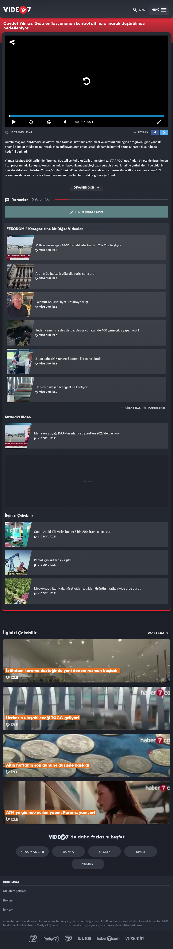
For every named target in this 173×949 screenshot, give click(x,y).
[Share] (7, 7)
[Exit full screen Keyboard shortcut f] (163, 944)
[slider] (86, 938)
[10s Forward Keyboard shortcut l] (46, 944)
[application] (86, 474)
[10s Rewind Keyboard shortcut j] (28, 944)
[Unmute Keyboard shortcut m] (64, 944)
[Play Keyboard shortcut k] (9, 944)
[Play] (86, 474)
